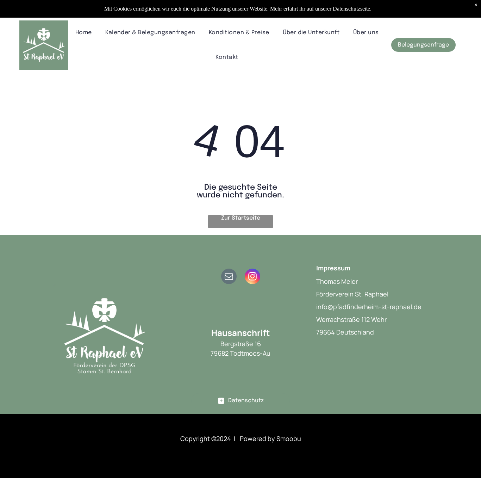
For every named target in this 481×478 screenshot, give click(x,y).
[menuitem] (83, 32)
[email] (229, 277)
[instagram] (252, 277)
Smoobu (288, 438)
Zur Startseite (240, 218)
